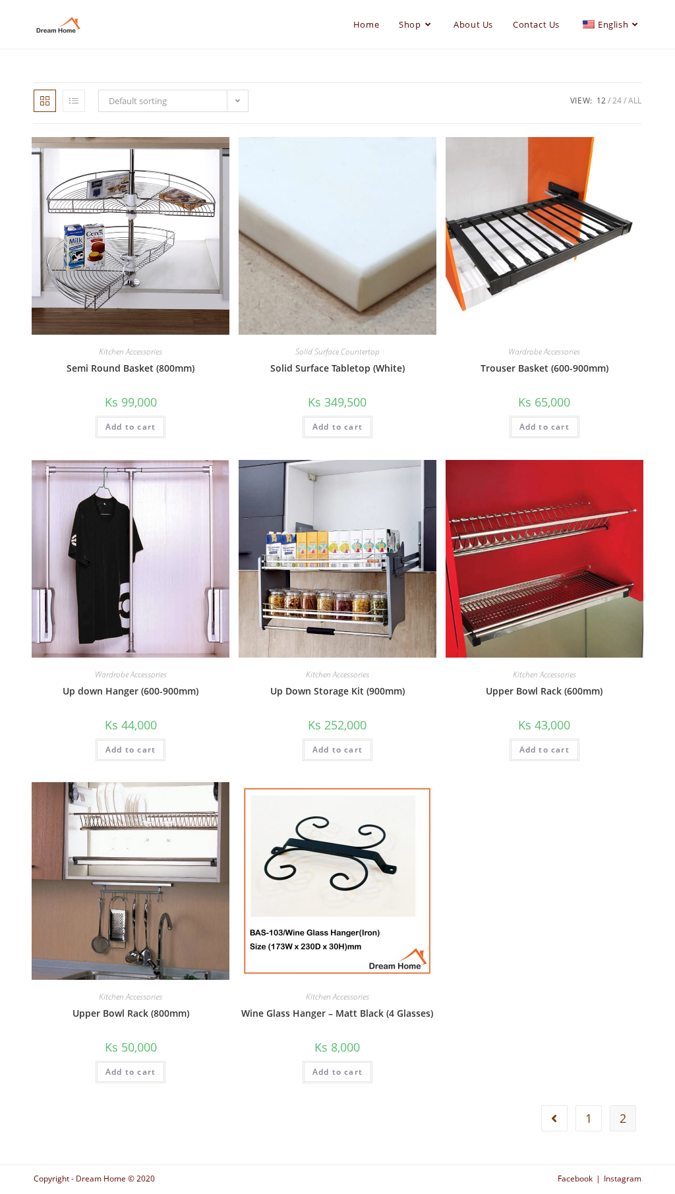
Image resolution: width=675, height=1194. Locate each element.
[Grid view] (45, 101)
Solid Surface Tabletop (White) (337, 368)
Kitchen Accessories (130, 351)
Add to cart (130, 426)
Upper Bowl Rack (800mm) (131, 1013)
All (634, 100)
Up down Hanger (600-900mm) (130, 691)
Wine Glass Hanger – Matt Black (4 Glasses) (337, 1013)
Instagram (622, 1178)
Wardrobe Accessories (544, 351)
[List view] (74, 101)
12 (601, 100)
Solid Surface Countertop (337, 351)
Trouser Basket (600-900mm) (544, 368)
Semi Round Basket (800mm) (130, 368)
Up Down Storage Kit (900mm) (337, 691)
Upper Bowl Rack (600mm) (544, 691)
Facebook (575, 1178)
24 (617, 100)
